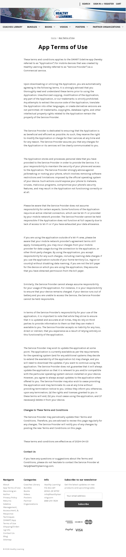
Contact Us (9, 533)
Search (86, 3)
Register (109, 3)
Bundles (32, 26)
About (6, 484)
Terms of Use (9, 523)
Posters (80, 26)
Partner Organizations (106, 26)
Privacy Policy (10, 497)
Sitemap (7, 539)
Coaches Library (12, 26)
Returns (7, 500)
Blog (5, 536)
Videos (64, 26)
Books (48, 26)
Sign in (97, 3)
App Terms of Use (11, 488)
